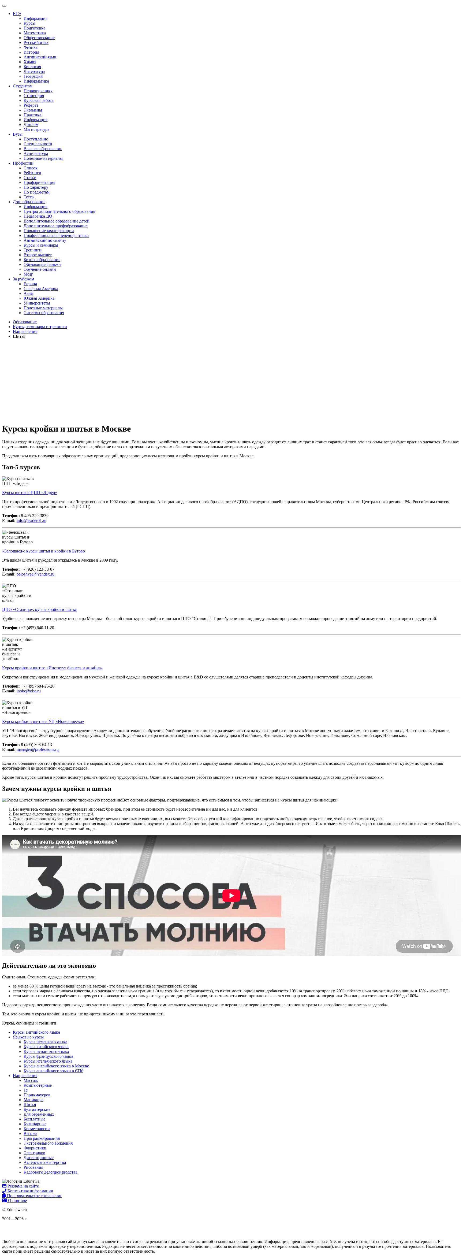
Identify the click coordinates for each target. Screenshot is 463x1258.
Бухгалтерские (37, 1109)
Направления (25, 1075)
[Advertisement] (231, 380)
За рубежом (23, 279)
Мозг (28, 274)
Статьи (30, 177)
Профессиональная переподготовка (56, 235)
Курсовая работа (39, 100)
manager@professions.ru (38, 749)
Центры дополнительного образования (59, 211)
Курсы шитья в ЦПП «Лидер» (29, 492)
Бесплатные (34, 1119)
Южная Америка (39, 298)
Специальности (38, 144)
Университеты (37, 303)
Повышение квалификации (49, 230)
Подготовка (34, 28)
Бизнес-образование (42, 259)
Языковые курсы (28, 1037)
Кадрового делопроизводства (50, 1172)
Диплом (31, 124)
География (33, 76)
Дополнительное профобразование (56, 226)
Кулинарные (35, 1124)
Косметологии (37, 1128)
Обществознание (39, 37)
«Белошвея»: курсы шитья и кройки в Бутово (43, 551)
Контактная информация (29, 1191)
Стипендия (34, 95)
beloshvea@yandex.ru (35, 574)
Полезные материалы (43, 158)
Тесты (29, 197)
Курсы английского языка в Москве (56, 1066)
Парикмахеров (37, 1095)
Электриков (34, 1153)
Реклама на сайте (22, 1186)
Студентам (22, 86)
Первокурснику (38, 90)
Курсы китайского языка (46, 1046)
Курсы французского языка (48, 1056)
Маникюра (33, 1099)
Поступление (36, 139)
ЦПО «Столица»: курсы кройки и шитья (39, 609)
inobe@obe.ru (29, 691)
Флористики (35, 1148)
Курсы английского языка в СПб (53, 1070)
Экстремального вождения (48, 1143)
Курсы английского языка (36, 1032)
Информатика (36, 81)
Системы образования (44, 312)
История (31, 52)
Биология (32, 66)
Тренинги (33, 250)
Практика (32, 115)
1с (26, 1090)
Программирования (42, 1138)
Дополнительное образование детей (56, 221)
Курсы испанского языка (46, 1051)
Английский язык (40, 57)
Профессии (23, 163)
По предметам (37, 192)
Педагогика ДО (38, 216)
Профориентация (39, 182)
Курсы (29, 23)
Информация (35, 18)
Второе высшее (38, 255)
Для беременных (39, 1114)
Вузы (18, 134)
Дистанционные (39, 1157)
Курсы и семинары (41, 245)
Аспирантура (36, 153)
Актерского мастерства (45, 1162)
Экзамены (33, 110)
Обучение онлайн (40, 269)
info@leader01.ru (31, 520)
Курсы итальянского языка (48, 1061)
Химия (30, 62)
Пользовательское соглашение (34, 1195)
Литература (34, 71)
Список (31, 168)
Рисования (33, 1167)
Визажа (30, 1133)
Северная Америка (41, 288)
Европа (30, 283)
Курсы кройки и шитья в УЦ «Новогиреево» (43, 721)
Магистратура (36, 129)
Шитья (30, 1104)
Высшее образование (43, 148)
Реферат (31, 105)
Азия (28, 293)
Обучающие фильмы (42, 264)
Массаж (31, 1080)
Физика (31, 47)
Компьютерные (38, 1085)
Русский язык (36, 42)
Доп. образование (29, 201)
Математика (35, 33)
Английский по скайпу (45, 240)
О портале (17, 1200)
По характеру (36, 187)
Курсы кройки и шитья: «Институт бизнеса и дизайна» (52, 668)
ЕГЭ (17, 13)
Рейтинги (32, 172)
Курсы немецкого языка (45, 1042)
